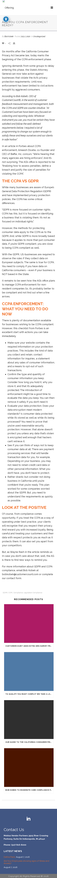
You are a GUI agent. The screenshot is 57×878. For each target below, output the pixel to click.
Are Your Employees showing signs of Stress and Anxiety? (26, 862)
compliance (18, 592)
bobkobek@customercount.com (20, 574)
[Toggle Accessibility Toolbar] (6, 19)
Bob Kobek (9, 36)
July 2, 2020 (25, 36)
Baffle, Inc (16, 154)
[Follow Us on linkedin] (28, 819)
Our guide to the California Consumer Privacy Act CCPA (29, 742)
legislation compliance (33, 592)
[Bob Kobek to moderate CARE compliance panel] (29, 767)
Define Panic (10, 857)
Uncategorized (39, 36)
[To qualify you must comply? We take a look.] (29, 671)
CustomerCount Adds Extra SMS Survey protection (29, 646)
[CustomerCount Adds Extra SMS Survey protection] (29, 623)
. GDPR (5, 592)
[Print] (15, 43)
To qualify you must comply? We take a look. (29, 694)
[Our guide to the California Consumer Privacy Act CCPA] (29, 719)
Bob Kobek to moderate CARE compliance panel (29, 790)
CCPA (10, 592)
